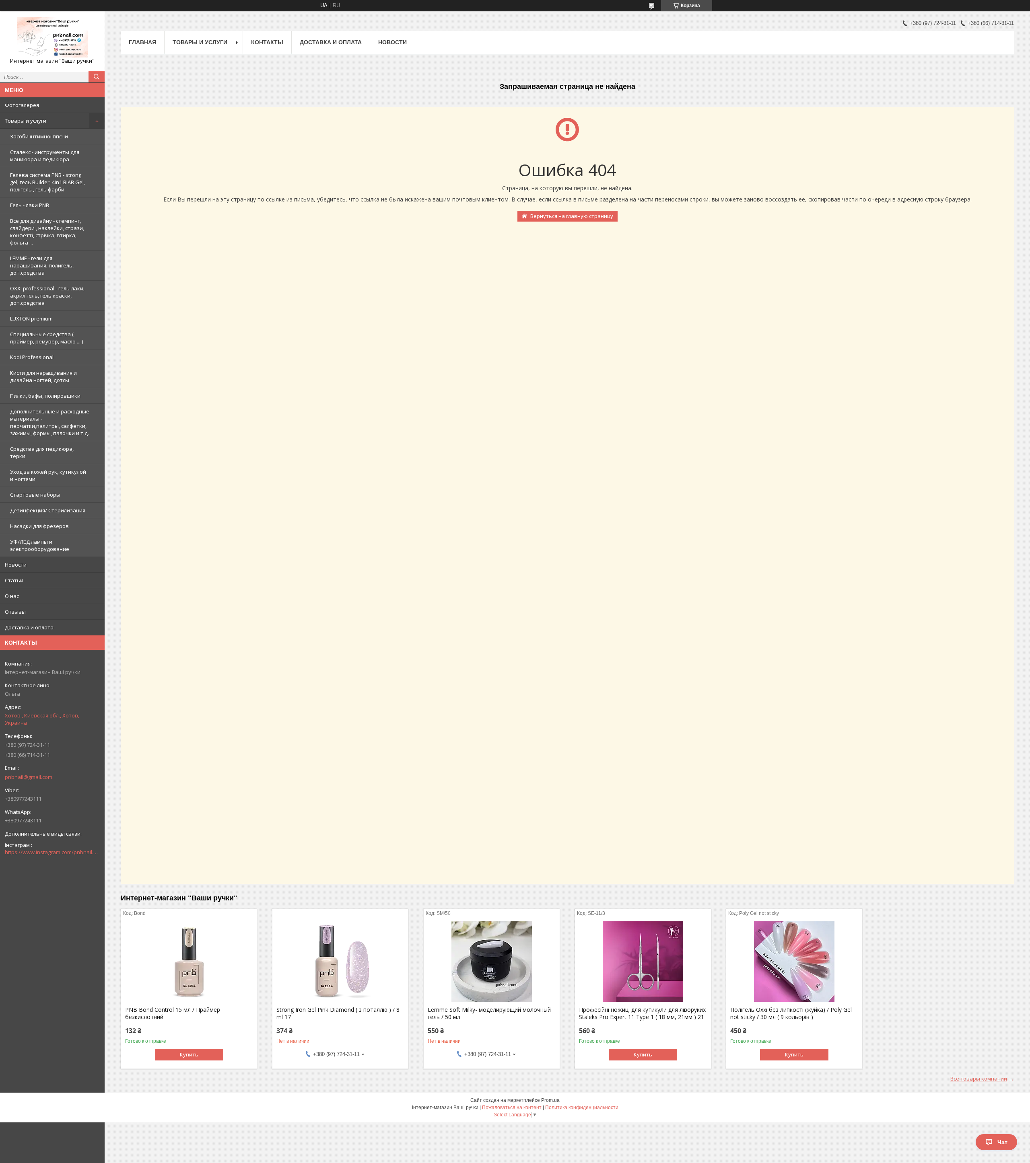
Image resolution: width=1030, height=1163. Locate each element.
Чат (1002, 1142)
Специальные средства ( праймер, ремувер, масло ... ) (46, 338)
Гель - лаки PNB (29, 205)
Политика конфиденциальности (581, 1107)
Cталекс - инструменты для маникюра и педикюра (44, 155)
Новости (16, 564)
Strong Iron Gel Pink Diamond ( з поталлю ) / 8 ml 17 (338, 1013)
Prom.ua (550, 1100)
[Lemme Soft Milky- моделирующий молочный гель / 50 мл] (491, 961)
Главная (142, 42)
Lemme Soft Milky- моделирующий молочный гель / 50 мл (489, 1013)
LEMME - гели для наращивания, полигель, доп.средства (42, 265)
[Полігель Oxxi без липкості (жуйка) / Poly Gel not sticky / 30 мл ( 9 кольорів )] (794, 961)
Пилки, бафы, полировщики (45, 395)
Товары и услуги (25, 120)
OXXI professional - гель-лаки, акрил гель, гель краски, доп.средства (47, 295)
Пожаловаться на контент (512, 1107)
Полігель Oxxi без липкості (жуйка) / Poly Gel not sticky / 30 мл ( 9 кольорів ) (791, 1013)
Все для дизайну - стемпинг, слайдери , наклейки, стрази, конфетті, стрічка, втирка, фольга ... (47, 231)
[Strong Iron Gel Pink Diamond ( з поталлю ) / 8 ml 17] (340, 961)
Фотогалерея (22, 105)
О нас (12, 596)
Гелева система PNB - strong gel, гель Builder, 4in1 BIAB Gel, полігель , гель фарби (47, 182)
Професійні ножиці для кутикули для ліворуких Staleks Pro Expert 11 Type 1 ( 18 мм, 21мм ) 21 (642, 1013)
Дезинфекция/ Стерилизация (47, 510)
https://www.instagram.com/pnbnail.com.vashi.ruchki (52, 852)
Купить (189, 1054)
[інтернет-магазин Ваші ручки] (52, 37)
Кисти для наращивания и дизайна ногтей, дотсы (43, 376)
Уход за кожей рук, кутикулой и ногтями (48, 475)
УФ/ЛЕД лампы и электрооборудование (39, 545)
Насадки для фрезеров (39, 526)
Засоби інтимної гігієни (39, 136)
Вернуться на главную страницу (571, 216)
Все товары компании (978, 1078)
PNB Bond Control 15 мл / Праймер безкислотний (172, 1013)
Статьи (14, 580)
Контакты (267, 42)
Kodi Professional (32, 357)
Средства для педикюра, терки (42, 452)
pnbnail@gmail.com (28, 777)
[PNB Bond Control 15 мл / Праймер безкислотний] (189, 961)
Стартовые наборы (35, 494)
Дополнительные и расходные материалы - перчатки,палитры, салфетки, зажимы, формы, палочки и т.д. (49, 422)
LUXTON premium (31, 318)
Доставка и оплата (29, 627)
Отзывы (15, 611)
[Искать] (97, 77)
